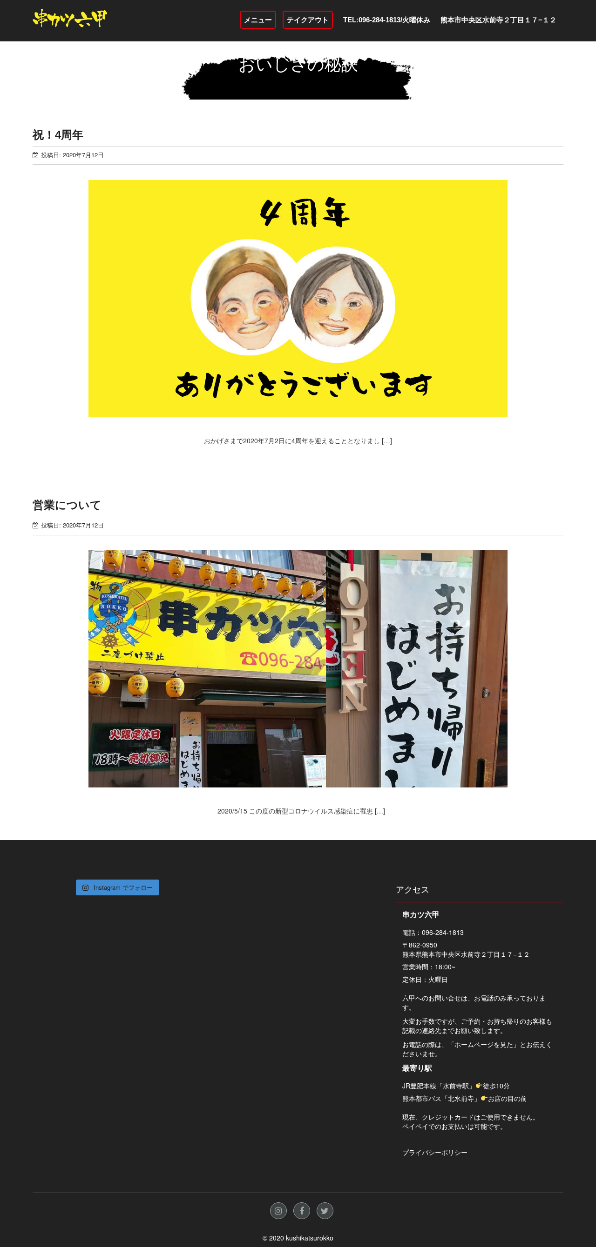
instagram (278, 1210)
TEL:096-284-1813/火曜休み (386, 20)
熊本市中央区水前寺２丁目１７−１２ (498, 20)
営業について (67, 505)
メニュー (258, 20)
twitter (325, 1210)
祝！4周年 (58, 134)
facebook (301, 1210)
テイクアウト (308, 20)
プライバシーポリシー (434, 1152)
